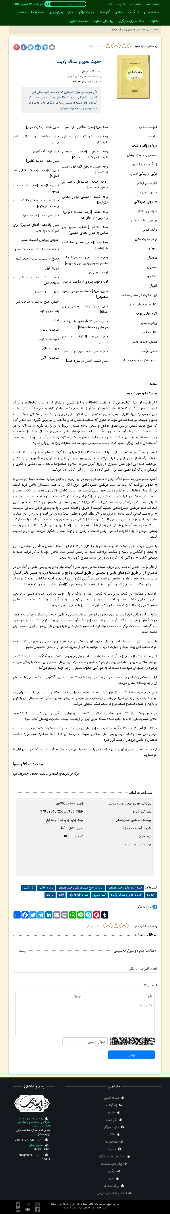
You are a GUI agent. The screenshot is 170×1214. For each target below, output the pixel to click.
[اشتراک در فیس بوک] (23, 47)
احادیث (151, 894)
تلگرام (27, 1204)
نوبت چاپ (77, 820)
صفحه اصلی (152, 4)
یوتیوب (27, 1209)
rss (110, 4)
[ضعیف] (113, 45)
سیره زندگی (46, 887)
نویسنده (146, 820)
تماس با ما (135, 4)
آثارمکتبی (28, 887)
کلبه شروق (99, 894)
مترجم (147, 828)
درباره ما (120, 4)
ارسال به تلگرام (144, 906)
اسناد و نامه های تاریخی (112, 1193)
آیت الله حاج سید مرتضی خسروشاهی (80, 887)
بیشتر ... (20, 950)
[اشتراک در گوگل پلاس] (16, 47)
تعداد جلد (77, 836)
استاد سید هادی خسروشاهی (125, 887)
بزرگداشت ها (112, 1186)
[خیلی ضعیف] (108, 45)
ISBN (79, 811)
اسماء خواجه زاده (78, 894)
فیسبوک (37, 1209)
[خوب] (124, 45)
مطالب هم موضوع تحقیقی (134, 950)
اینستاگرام (37, 1204)
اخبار (111, 1178)
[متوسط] (118, 45)
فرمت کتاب (144, 844)
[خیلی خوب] (128, 45)
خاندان (112, 1112)
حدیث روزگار (111, 1127)
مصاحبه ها (111, 1142)
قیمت (80, 803)
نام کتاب (146, 803)
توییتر (18, 1204)
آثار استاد (111, 1120)
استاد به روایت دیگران (111, 1156)
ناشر (148, 811)
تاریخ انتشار (76, 828)
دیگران (112, 1171)
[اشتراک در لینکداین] (38, 47)
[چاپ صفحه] (52, 47)
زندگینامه (111, 1105)
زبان (149, 836)
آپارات (18, 1209)
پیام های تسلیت (111, 1164)
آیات (61, 894)
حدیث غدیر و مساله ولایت (79, 61)
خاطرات (111, 1149)
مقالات (112, 1134)
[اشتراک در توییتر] (30, 47)
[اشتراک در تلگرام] (45, 47)
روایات (50, 894)
